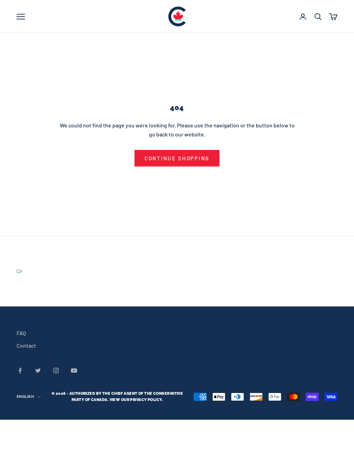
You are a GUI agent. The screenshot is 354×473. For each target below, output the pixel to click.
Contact (26, 345)
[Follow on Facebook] (20, 370)
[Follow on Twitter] (38, 370)
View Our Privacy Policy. (136, 400)
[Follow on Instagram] (56, 370)
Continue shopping (177, 158)
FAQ (21, 333)
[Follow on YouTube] (74, 370)
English (25, 396)
